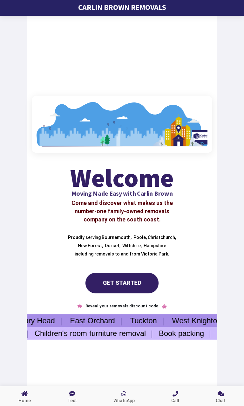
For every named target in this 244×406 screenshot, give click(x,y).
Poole (139, 237)
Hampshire (154, 245)
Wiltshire (131, 245)
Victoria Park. (155, 253)
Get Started (122, 282)
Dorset (111, 245)
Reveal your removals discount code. (122, 306)
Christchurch (161, 237)
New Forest (89, 245)
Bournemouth (116, 237)
